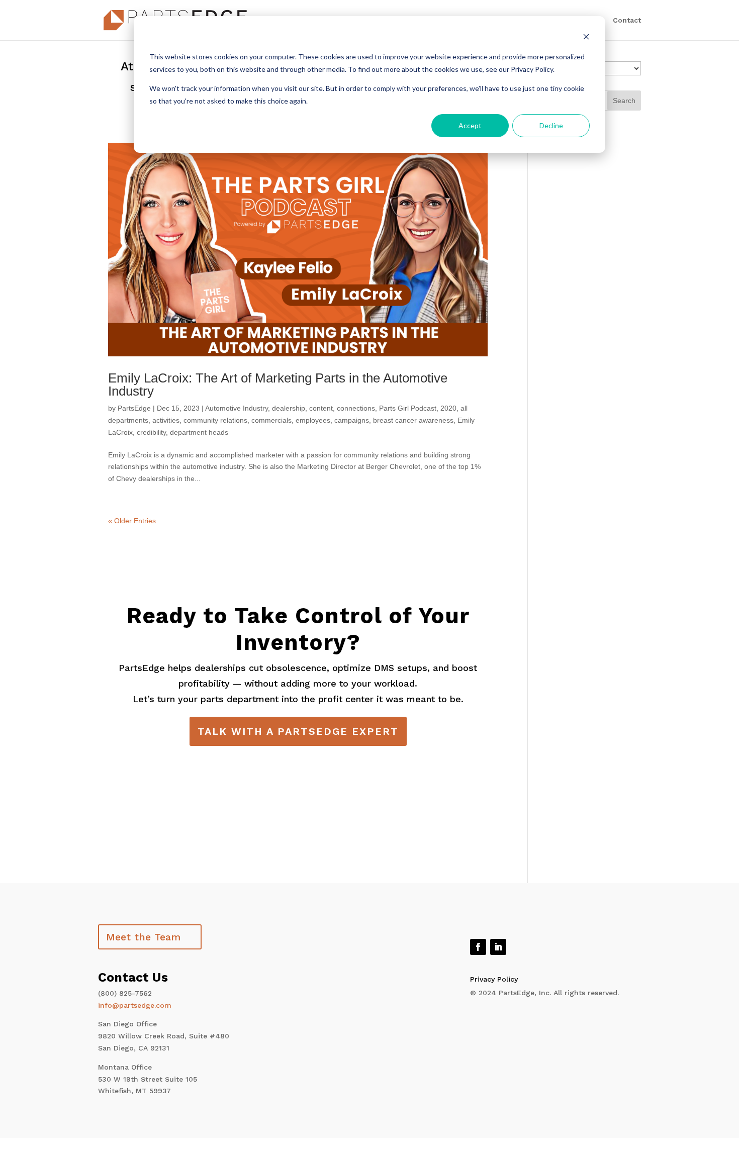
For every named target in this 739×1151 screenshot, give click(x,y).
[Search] (624, 100)
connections (356, 408)
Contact (627, 20)
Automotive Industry (236, 408)
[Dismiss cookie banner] (586, 38)
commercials (271, 420)
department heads (199, 432)
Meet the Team (143, 937)
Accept (470, 125)
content (321, 408)
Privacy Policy (494, 979)
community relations (215, 420)
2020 (448, 408)
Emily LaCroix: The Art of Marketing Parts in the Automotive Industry (277, 384)
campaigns (351, 420)
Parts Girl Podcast (407, 408)
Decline (551, 125)
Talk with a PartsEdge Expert (298, 731)
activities (165, 420)
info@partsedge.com (134, 1005)
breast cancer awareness (413, 420)
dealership (288, 408)
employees (313, 420)
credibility (151, 432)
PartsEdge (134, 408)
